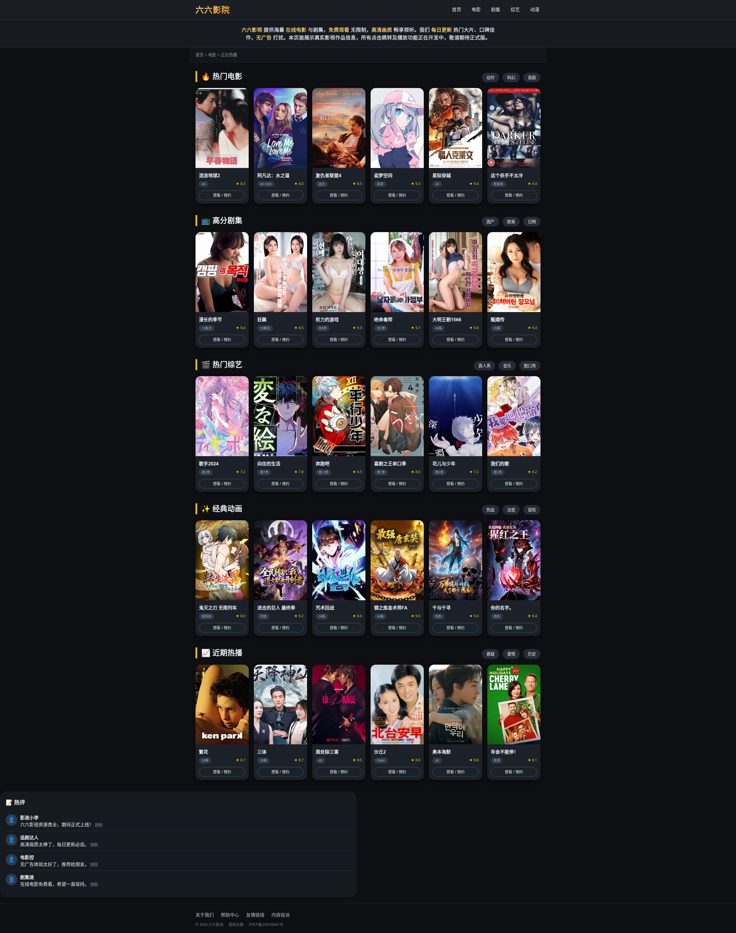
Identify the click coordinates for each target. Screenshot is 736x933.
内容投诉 (280, 915)
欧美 (511, 221)
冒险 (532, 510)
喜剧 (532, 77)
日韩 (532, 221)
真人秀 (484, 365)
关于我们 (204, 915)
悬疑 (490, 654)
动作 (490, 77)
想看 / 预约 (222, 195)
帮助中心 (230, 915)
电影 (476, 9)
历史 (532, 654)
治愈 (511, 510)
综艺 (515, 9)
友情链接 (255, 915)
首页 (456, 9)
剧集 (495, 9)
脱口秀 (530, 365)
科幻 (511, 77)
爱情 (511, 654)
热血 (490, 510)
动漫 (534, 9)
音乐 (507, 365)
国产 (490, 221)
